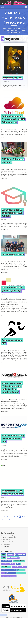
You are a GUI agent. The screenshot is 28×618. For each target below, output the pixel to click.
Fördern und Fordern (13, 557)
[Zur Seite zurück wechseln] (5, 517)
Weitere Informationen (11, 617)
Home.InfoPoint (18, 1)
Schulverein (21, 570)
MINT (18, 564)
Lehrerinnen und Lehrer (8, 564)
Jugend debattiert (6, 561)
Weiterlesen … (4, 137)
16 (22, 516)
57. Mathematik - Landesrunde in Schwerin (12, 492)
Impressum (19, 617)
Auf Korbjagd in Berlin (13, 254)
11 (9, 516)
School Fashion (6, 567)
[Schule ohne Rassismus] (14, 608)
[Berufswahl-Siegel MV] (14, 598)
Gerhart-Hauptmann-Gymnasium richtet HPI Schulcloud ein (13, 119)
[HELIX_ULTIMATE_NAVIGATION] (26, 7)
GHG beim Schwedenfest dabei (13, 160)
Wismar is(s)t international (9, 576)
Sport (3, 573)
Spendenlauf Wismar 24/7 (12, 342)
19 (4, 519)
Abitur (3, 554)
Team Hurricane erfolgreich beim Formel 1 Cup (13, 438)
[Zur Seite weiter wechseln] (7, 519)
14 (17, 516)
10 (7, 516)
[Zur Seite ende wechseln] (10, 519)
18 (2, 519)
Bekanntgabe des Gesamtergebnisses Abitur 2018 (12, 212)
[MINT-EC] (14, 588)
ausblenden (3, 615)
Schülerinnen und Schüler (9, 570)
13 (14, 516)
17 (24, 516)
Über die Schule (11, 573)
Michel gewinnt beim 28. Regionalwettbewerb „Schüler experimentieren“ (12, 388)
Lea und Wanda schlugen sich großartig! (13, 289)
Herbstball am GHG (12, 77)
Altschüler (10, 554)
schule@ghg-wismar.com (19, 3)
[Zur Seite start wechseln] (2, 517)
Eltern (3, 557)
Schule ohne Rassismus (19, 567)
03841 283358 (7, 3)
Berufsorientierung (20, 554)
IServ (9, 1)
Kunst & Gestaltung (19, 561)
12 (12, 516)
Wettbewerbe (21, 573)
